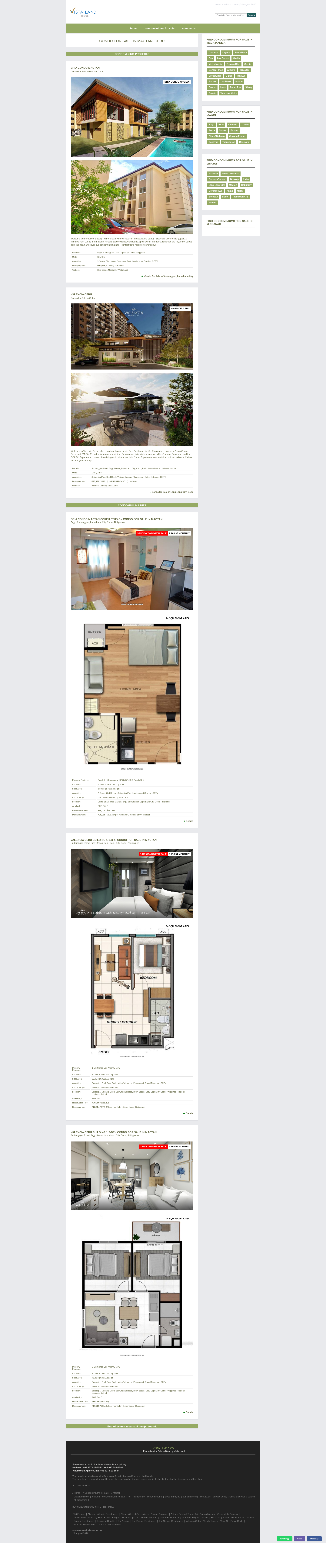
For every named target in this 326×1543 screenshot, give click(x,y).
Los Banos (223, 58)
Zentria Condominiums (109, 1524)
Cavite (247, 64)
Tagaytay (244, 70)
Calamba (213, 52)
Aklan (230, 191)
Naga (211, 124)
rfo (129, 1496)
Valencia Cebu (81, 294)
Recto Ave (235, 87)
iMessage (314, 1539)
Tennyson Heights (106, 1521)
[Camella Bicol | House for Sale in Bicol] (82, 17)
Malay (240, 191)
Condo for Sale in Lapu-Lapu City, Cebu (172, 492)
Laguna (226, 52)
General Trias (216, 70)
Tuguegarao (228, 142)
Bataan (234, 130)
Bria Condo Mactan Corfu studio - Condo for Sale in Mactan (116, 519)
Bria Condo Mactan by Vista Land (112, 270)
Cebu (246, 179)
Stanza (222, 130)
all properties (80, 1500)
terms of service (237, 1496)
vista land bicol (81, 1496)
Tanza (212, 130)
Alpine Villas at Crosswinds (134, 1514)
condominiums (154, 1496)
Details (189, 821)
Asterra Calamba (159, 1514)
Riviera (212, 202)
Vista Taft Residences (84, 1524)
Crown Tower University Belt (87, 1517)
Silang (248, 87)
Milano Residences (169, 1517)
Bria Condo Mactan (85, 67)
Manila (236, 58)
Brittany (234, 179)
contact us (189, 28)
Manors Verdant (149, 1517)
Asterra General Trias (182, 1514)
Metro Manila (215, 64)
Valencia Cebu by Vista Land (104, 486)
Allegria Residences (107, 1514)
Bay (211, 58)
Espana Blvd (233, 64)
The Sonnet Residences (171, 1521)
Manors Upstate (130, 1517)
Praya (205, 1517)
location (96, 1496)
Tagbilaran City (240, 196)
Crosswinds (215, 76)
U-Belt (229, 76)
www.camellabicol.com (87, 1530)
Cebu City (246, 185)
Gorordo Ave (215, 191)
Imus (223, 87)
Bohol (225, 196)
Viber (299, 1539)
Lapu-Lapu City (217, 185)
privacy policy (220, 1496)
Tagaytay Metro (228, 93)
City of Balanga (217, 136)
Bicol (221, 124)
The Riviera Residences (143, 1521)
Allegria (231, 70)
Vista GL (224, 1521)
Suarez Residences (84, 1521)
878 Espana (79, 1514)
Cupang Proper (237, 136)
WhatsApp (284, 1539)
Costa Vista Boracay (227, 1514)
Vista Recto (237, 1521)
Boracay (213, 196)
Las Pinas (226, 81)
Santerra (233, 124)
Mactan (233, 185)
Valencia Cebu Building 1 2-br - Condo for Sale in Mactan (114, 1132)
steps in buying (172, 1496)
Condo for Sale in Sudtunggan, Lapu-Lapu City (168, 276)
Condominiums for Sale (160, 28)
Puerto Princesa (230, 173)
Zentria (212, 93)
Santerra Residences (233, 1517)
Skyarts (250, 1517)
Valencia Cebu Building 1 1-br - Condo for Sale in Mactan (114, 839)
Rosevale (244, 142)
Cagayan (213, 142)
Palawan (213, 173)
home (133, 28)
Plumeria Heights (191, 1517)
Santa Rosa (241, 52)
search (251, 1496)
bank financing (190, 1496)
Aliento (91, 1514)
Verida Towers (210, 1521)
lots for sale (139, 1496)
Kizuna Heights (112, 1517)
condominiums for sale (113, 1496)
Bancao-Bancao (217, 179)
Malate (239, 81)
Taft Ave (241, 76)
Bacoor (213, 81)
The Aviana (123, 1521)
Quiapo (212, 87)
